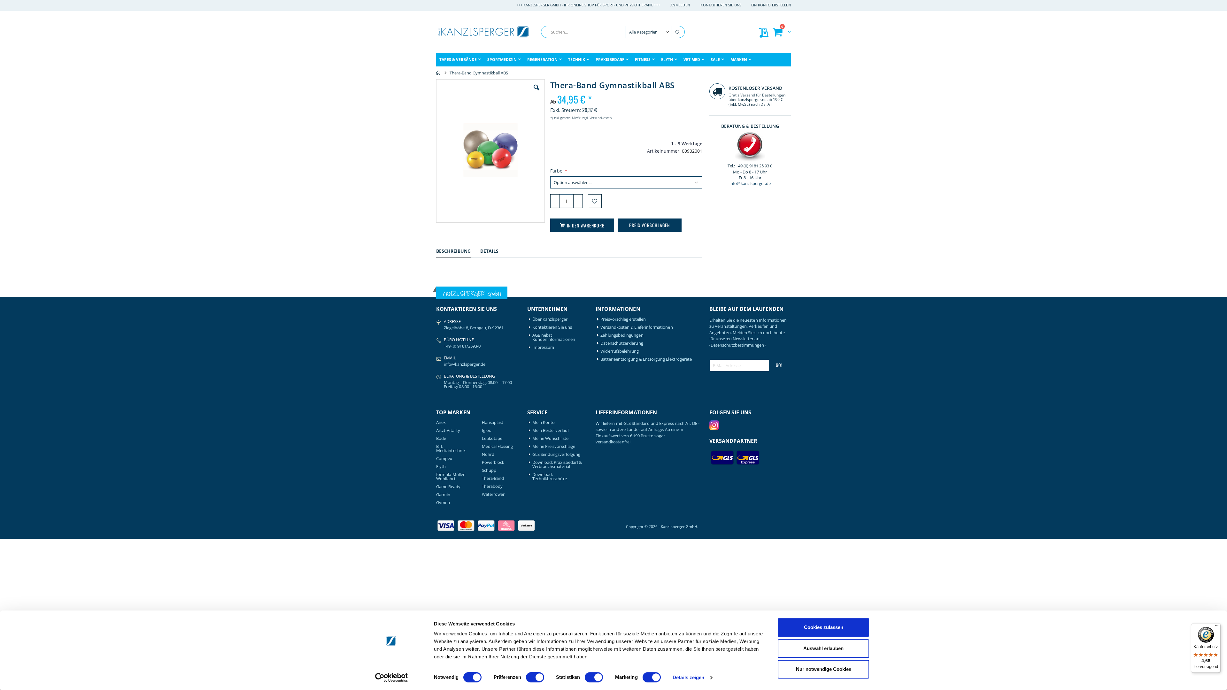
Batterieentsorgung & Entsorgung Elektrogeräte (646, 359)
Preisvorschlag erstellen (623, 319)
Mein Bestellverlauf (550, 430)
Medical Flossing (497, 446)
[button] (536, 92)
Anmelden (680, 5)
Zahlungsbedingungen (621, 335)
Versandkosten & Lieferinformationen (636, 327)
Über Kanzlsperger (549, 319)
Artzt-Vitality (448, 430)
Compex (444, 458)
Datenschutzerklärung (621, 343)
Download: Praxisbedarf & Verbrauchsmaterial (557, 464)
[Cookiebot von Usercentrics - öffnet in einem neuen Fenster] (392, 677)
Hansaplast (493, 422)
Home (438, 73)
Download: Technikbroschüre (549, 476)
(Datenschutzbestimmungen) (737, 345)
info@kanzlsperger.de (750, 183)
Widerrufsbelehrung (619, 351)
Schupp (489, 470)
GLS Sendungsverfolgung (556, 454)
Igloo (486, 430)
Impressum (543, 347)
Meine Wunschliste (550, 438)
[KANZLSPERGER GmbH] (484, 32)
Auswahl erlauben (823, 648)
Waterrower (493, 494)
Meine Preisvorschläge (553, 446)
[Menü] (1217, 627)
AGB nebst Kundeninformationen (553, 337)
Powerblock (493, 462)
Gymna (443, 503)
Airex (441, 422)
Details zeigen (688, 677)
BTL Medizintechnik (451, 448)
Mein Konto (543, 422)
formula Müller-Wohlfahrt (451, 476)
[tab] (458, 252)
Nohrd (488, 454)
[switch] (535, 678)
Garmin (443, 495)
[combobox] (613, 32)
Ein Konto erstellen (771, 5)
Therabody (492, 486)
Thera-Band (493, 478)
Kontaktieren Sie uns (721, 5)
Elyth (441, 466)
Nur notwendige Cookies (823, 669)
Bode (441, 438)
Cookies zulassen (823, 627)
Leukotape (492, 438)
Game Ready (448, 487)
